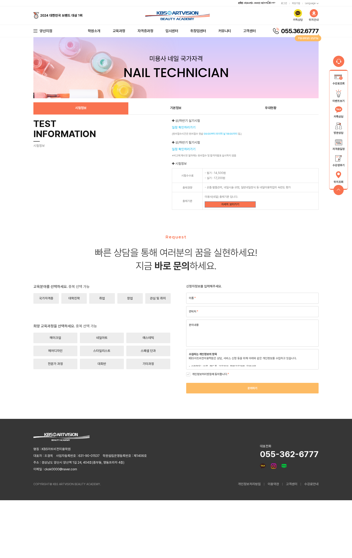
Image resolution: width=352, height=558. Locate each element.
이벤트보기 (338, 101)
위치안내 (314, 19)
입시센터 (171, 31)
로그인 (284, 3)
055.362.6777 (300, 31)
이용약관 (273, 484)
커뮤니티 (224, 31)
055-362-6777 (289, 454)
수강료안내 (311, 484)
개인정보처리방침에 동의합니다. (210, 374)
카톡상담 (298, 19)
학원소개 (94, 31)
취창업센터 (198, 31)
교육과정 (119, 31)
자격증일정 (338, 149)
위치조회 (338, 181)
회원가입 (296, 3)
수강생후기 (338, 165)
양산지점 (46, 31)
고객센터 (249, 31)
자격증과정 (145, 31)
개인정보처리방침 (249, 484)
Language (310, 3)
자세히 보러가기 (230, 204)
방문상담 (338, 132)
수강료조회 (338, 83)
